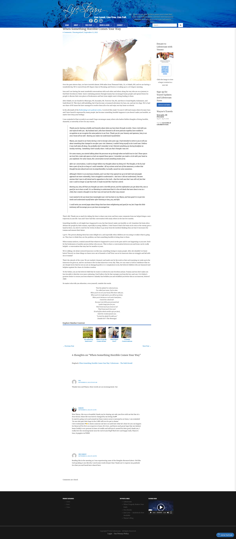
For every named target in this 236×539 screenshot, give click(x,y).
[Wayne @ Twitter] (96, 20)
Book (68, 504)
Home (67, 25)
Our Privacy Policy (121, 534)
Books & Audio (105, 25)
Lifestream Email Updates (164, 105)
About (76, 25)
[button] (161, 507)
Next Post (147, 346)
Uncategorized (78, 32)
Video (68, 507)
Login (109, 534)
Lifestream (128, 502)
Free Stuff (88, 25)
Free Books (128, 510)
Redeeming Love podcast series (90, 110)
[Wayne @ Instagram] (101, 20)
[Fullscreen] (171, 512)
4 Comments (67, 32)
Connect (120, 25)
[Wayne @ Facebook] (91, 20)
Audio (68, 502)
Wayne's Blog (128, 518)
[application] (160, 507)
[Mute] (168, 512)
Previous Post (68, 346)
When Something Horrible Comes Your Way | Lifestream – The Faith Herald (105, 363)
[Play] (151, 512)
